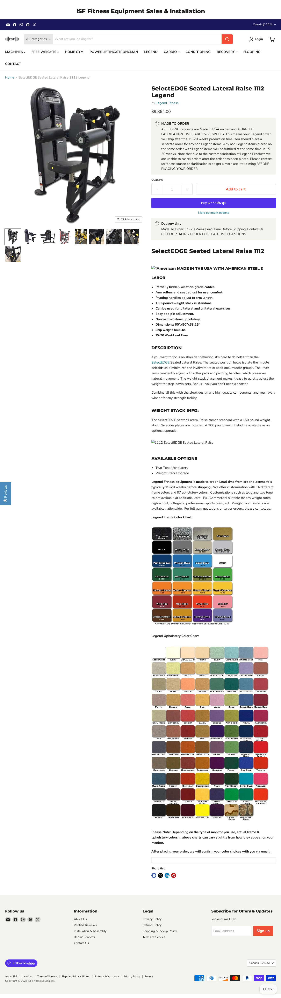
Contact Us (81, 943)
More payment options (213, 213)
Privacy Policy (152, 919)
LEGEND (151, 52)
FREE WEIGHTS (44, 52)
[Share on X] (160, 875)
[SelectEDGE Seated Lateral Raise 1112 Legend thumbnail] (13, 237)
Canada (263, 24)
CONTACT (13, 64)
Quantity (157, 180)
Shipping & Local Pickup (76, 976)
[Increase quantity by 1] (187, 189)
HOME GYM (74, 52)
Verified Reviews (85, 925)
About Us (80, 919)
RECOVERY (226, 52)
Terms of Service (154, 937)
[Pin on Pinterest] (173, 875)
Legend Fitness (167, 103)
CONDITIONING (198, 52)
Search (149, 976)
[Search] (227, 39)
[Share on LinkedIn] (167, 875)
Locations (27, 976)
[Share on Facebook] (153, 875)
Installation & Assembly (90, 931)
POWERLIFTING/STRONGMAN (114, 52)
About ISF (11, 976)
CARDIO (171, 52)
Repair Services (84, 937)
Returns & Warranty (107, 976)
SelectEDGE (160, 362)
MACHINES (14, 52)
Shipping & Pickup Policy (160, 931)
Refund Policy (152, 925)
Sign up (263, 930)
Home (9, 77)
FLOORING (251, 52)
